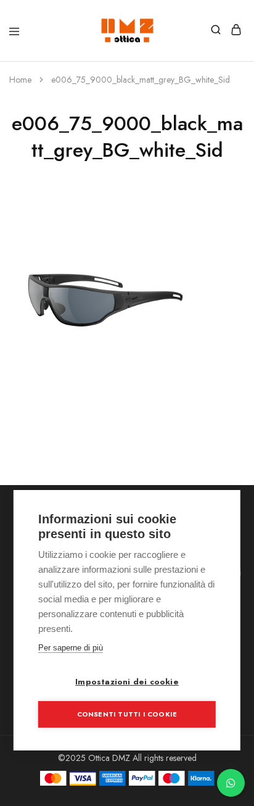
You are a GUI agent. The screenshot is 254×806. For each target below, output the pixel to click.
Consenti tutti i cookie (127, 714)
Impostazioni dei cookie (127, 682)
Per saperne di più (70, 647)
